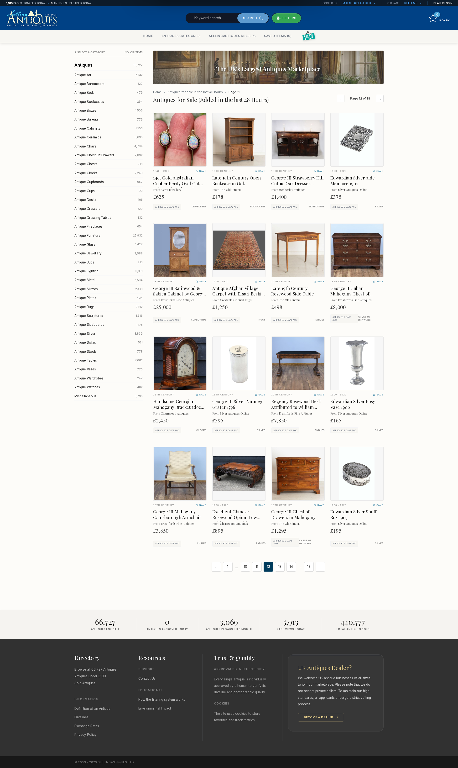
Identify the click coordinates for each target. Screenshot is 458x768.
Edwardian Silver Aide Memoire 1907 (352, 180)
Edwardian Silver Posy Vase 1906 (352, 404)
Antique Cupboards (108, 182)
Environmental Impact (154, 708)
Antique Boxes (108, 110)
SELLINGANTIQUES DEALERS (232, 36)
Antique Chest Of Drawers (108, 155)
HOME (148, 36)
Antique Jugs (108, 262)
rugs (262, 320)
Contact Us (147, 678)
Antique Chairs (108, 146)
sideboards (316, 206)
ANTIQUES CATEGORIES (181, 36)
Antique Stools (108, 351)
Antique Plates (108, 298)
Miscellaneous (108, 396)
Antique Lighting (108, 271)
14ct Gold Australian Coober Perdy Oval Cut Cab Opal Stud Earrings (177, 183)
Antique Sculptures (108, 316)
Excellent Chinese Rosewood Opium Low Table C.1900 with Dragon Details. (238, 520)
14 (291, 566)
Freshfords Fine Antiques (177, 300)
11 (257, 566)
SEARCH (250, 18)
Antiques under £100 (90, 676)
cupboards (199, 320)
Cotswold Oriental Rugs (236, 300)
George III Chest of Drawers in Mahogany (293, 514)
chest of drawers (364, 318)
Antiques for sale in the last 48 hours (195, 92)
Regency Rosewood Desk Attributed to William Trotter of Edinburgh (296, 407)
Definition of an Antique (92, 708)
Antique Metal (108, 280)
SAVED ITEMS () (278, 36)
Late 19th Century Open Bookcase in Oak (236, 180)
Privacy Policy (85, 734)
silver (379, 206)
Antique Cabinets (108, 128)
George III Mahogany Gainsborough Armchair (177, 514)
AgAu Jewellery (171, 190)
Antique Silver (108, 334)
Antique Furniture (108, 235)
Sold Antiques (84, 683)
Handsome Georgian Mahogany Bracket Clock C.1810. (178, 407)
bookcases (257, 206)
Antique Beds (108, 93)
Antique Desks (108, 200)
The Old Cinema (230, 190)
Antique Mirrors (108, 289)
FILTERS (289, 18)
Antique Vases (108, 369)
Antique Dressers (108, 208)
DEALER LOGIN (442, 3)
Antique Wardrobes (108, 378)
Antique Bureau (108, 119)
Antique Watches (108, 387)
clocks (201, 430)
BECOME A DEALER (319, 717)
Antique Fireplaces (108, 226)
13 (279, 566)
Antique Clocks (108, 173)
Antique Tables (108, 360)
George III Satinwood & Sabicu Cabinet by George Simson (179, 294)
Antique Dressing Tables (108, 218)
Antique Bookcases (108, 102)
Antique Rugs (108, 307)
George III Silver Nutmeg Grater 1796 (237, 404)
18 (309, 566)
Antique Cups (108, 191)
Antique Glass (108, 244)
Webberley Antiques (292, 190)
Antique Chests (108, 164)
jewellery (199, 206)
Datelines (81, 717)
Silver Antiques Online (352, 190)
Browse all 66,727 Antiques (95, 669)
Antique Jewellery (108, 253)
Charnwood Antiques (175, 413)
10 (245, 566)
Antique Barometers (108, 84)
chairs (202, 543)
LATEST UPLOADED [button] (357, 3)
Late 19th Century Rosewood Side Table (292, 291)
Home (157, 92)
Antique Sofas (108, 342)
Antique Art (108, 75)
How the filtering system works (161, 699)
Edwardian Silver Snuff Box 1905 (353, 514)
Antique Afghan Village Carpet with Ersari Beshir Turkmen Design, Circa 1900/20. (237, 296)
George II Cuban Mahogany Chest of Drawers (349, 294)
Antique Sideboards (108, 324)
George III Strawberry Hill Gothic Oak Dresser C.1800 (297, 183)
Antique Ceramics (108, 137)
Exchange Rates (86, 726)
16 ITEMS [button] (411, 3)
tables (320, 320)
